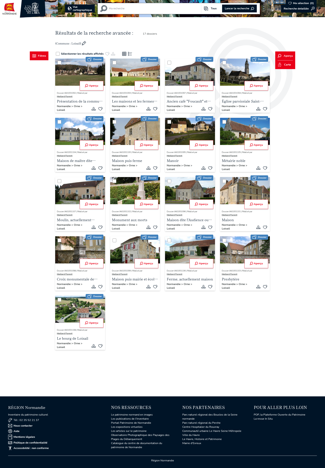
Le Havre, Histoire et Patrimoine (202, 439)
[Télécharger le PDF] (94, 109)
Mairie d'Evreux (191, 443)
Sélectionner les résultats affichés (82, 54)
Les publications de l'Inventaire (130, 419)
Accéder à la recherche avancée (299, 9)
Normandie (64, 106)
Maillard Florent (64, 96)
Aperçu (93, 86)
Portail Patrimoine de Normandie (131, 423)
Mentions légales (24, 437)
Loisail (61, 110)
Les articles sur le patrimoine (129, 431)
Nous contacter (23, 426)
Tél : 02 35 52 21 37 (26, 420)
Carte (287, 65)
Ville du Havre (191, 435)
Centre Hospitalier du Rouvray (200, 427)
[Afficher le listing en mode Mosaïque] (124, 54)
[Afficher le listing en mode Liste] (130, 54)
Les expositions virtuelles (127, 427)
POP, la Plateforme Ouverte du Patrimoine (279, 415)
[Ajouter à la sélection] (100, 109)
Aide (16, 431)
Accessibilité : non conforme (31, 448)
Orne (77, 106)
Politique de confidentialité (30, 443)
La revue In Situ (263, 419)
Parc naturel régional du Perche (201, 423)
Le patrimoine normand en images (132, 415)
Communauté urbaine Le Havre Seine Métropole (211, 431)
